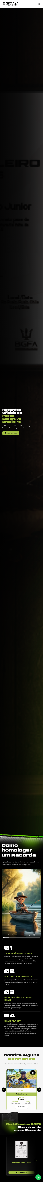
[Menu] (39, 4)
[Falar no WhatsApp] (38, 1177)
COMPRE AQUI (22, 1172)
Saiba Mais (21, 1107)
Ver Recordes (12, 433)
